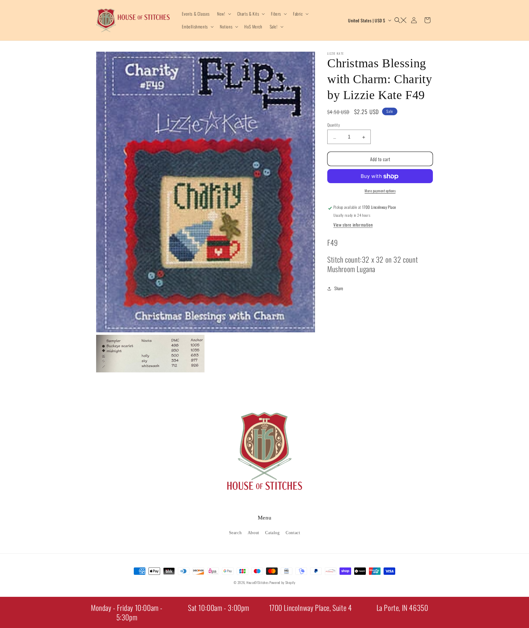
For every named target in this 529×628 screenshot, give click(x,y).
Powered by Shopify (282, 582)
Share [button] (338, 288)
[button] (223, 13)
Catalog (272, 532)
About (253, 532)
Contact (293, 532)
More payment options (380, 191)
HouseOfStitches (257, 582)
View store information (353, 225)
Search (235, 532)
